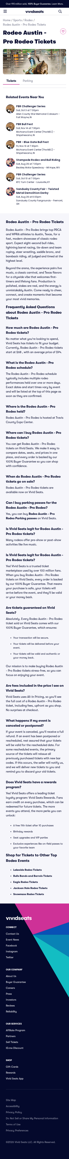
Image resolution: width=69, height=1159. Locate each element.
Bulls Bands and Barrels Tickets (32, 875)
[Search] (60, 11)
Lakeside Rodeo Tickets (27, 869)
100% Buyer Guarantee (39, 4)
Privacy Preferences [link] (17, 1130)
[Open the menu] (5, 11)
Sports (17, 20)
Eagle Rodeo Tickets (25, 881)
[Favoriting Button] (63, 31)
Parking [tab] (28, 81)
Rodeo (28, 20)
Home (6, 20)
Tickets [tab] (11, 81)
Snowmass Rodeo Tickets (28, 894)
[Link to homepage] (34, 11)
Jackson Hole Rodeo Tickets (30, 888)
